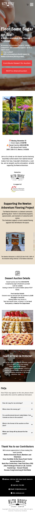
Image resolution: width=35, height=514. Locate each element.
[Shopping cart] (28, 5)
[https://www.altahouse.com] (17, 503)
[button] (31, 4)
